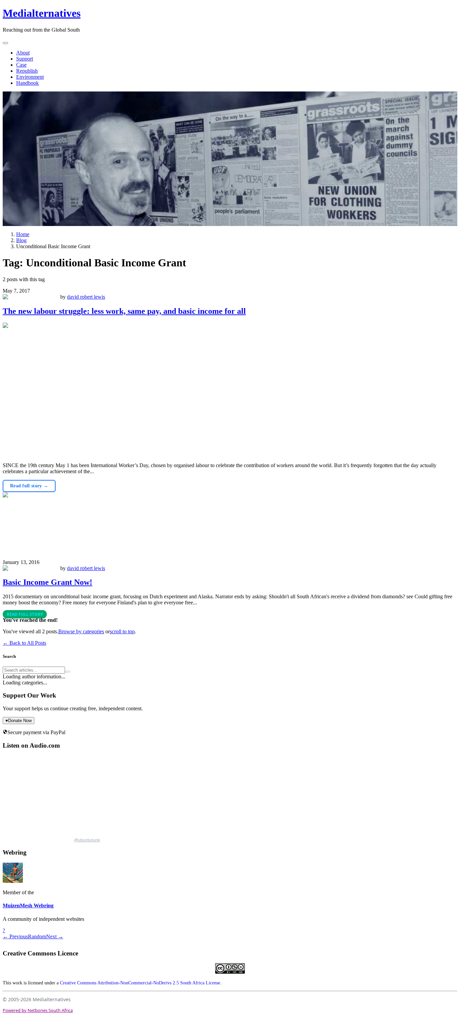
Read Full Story (25, 614)
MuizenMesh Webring (28, 905)
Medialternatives (41, 13)
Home (22, 234)
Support (24, 59)
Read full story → (29, 485)
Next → (54, 936)
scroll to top (122, 631)
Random (37, 936)
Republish (27, 71)
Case (21, 65)
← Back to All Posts (24, 643)
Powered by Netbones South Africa (38, 1010)
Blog (21, 240)
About (23, 52)
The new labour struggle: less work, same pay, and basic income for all (124, 311)
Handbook (27, 83)
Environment (30, 77)
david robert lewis (86, 297)
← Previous (15, 936)
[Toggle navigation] (5, 43)
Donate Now (18, 720)
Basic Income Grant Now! (47, 582)
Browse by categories (81, 631)
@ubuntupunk (87, 840)
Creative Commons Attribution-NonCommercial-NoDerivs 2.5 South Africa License (140, 982)
